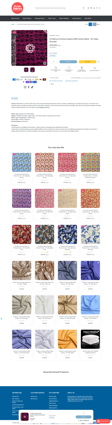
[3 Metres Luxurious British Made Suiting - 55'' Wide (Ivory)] (44, 304)
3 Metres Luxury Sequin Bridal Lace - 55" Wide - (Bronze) (44, 283)
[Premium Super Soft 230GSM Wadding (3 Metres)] (90, 339)
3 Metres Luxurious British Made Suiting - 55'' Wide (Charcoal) (21, 351)
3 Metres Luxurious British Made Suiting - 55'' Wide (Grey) (67, 283)
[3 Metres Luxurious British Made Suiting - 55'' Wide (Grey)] (67, 270)
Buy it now (87, 61)
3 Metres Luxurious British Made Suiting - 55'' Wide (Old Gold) (67, 317)
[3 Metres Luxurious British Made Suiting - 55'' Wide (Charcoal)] (21, 339)
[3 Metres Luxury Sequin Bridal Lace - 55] (21, 270)
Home (12, 24)
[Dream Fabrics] (17, 8)
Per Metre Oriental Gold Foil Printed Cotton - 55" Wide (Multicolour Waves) (90, 176)
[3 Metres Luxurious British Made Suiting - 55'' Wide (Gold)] (67, 339)
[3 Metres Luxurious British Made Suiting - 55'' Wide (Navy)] (90, 270)
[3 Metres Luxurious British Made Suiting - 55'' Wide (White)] (44, 339)
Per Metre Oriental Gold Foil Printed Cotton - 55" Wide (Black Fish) (44, 248)
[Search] (83, 7)
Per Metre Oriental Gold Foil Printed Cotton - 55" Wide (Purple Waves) (22, 212)
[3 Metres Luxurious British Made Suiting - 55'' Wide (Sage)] (21, 304)
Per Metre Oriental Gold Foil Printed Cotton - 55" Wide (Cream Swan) (67, 212)
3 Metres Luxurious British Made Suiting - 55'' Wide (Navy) (90, 283)
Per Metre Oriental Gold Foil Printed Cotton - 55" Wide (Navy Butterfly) (67, 248)
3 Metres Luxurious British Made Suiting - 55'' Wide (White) (44, 351)
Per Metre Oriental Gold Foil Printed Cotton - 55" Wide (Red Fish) (21, 248)
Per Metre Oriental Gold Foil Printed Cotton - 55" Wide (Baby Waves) (44, 176)
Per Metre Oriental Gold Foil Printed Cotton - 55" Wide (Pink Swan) (44, 212)
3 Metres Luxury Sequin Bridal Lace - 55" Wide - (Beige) (21, 283)
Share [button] (52, 84)
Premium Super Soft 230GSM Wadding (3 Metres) (90, 351)
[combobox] (60, 8)
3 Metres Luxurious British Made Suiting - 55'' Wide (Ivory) (44, 317)
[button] (42, 48)
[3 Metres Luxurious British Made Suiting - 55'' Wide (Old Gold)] (67, 304)
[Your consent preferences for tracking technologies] (1, 318)
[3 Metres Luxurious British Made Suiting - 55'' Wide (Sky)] (90, 304)
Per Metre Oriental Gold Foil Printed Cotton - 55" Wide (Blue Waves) (21, 176)
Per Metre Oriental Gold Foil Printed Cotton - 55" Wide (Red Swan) (90, 212)
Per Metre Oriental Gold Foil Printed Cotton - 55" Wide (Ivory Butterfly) (90, 248)
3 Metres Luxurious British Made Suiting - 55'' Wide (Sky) (90, 317)
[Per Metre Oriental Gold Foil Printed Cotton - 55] (21, 162)
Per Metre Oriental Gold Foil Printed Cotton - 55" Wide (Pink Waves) (67, 176)
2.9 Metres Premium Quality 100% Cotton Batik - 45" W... (38, 415)
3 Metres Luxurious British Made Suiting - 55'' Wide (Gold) (67, 351)
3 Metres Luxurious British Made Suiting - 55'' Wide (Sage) (21, 317)
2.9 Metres (52, 55)
